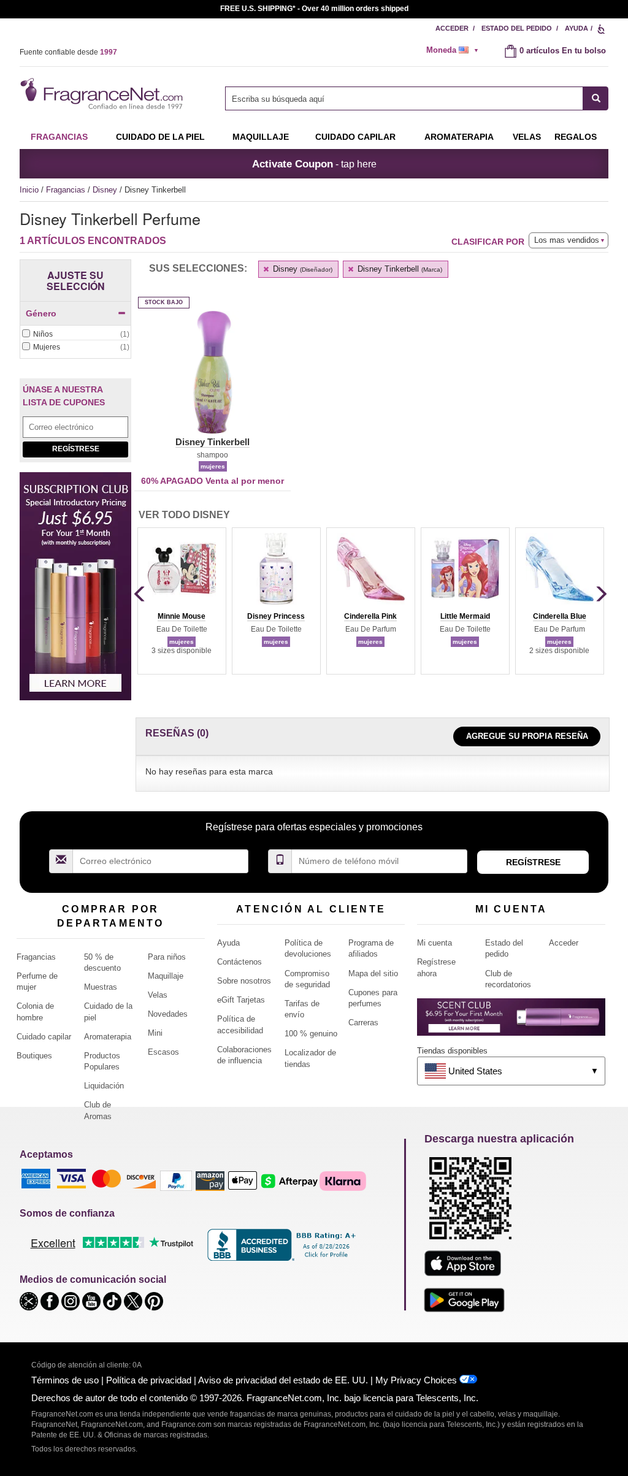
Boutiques (34, 1055)
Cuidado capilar (355, 137)
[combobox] (416, 98)
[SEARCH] (595, 98)
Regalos (575, 137)
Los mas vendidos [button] (566, 240)
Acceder (452, 28)
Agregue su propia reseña (527, 736)
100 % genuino (311, 1033)
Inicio (29, 189)
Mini (155, 1033)
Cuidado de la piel (160, 137)
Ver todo (184, 515)
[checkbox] (75, 334)
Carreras (363, 1022)
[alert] (456, 50)
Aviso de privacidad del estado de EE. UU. (283, 1380)
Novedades (168, 1014)
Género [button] (41, 313)
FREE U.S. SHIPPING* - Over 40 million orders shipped (314, 8)
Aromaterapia (107, 1036)
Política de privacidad (148, 1380)
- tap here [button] (314, 164)
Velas (157, 995)
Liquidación (104, 1085)
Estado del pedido (516, 28)
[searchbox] (404, 98)
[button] (212, 379)
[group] (181, 601)
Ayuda (576, 28)
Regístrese (75, 449)
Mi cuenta (434, 942)
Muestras (100, 987)
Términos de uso (65, 1380)
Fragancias (59, 137)
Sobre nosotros (244, 980)
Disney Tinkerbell (398, 268)
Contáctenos (239, 961)
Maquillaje (260, 137)
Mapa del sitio (373, 973)
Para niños (167, 957)
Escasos (163, 1052)
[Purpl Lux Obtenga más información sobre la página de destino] (511, 1021)
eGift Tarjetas (241, 999)
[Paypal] (176, 1180)
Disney (106, 189)
